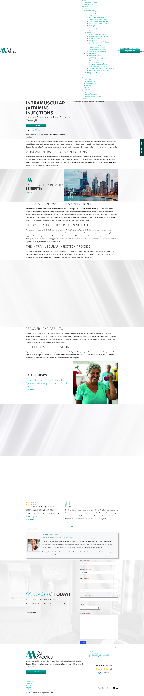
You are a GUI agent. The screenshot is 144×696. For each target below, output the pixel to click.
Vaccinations (92, 25)
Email (84, 587)
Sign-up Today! (30, 192)
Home (27, 134)
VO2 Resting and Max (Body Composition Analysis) (103, 68)
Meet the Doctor (34, 313)
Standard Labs (93, 57)
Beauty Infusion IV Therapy (96, 46)
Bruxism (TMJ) (93, 29)
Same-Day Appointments (81, 172)
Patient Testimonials (91, 94)
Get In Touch (32, 612)
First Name (85, 560)
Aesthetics (85, 78)
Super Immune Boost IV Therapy (98, 34)
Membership (85, 6)
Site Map (28, 689)
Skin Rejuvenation (90, 83)
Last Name (85, 569)
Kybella (87, 87)
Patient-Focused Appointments (82, 197)
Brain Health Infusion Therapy (97, 49)
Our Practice (89, 4)
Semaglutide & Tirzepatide (96, 76)
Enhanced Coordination (83, 185)
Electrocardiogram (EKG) (96, 59)
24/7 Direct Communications (84, 191)
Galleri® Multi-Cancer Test (96, 61)
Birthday (85, 604)
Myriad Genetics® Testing (96, 63)
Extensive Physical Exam (96, 12)
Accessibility (29, 687)
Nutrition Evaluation (95, 55)
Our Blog (88, 93)
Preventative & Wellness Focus (82, 178)
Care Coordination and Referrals (98, 21)
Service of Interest (87, 596)
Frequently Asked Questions (93, 96)
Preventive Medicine (95, 14)
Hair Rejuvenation (90, 81)
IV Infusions (88, 32)
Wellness (84, 8)
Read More (30, 390)
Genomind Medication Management (99, 70)
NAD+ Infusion (93, 40)
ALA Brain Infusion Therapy (97, 48)
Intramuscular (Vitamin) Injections (98, 23)
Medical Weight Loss (91, 72)
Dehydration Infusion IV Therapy (98, 36)
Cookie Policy (30, 683)
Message (85, 613)
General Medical (90, 10)
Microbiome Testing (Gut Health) (98, 66)
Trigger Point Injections (95, 27)
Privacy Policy (30, 681)
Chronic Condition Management (98, 19)
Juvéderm (88, 85)
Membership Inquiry (106, 443)
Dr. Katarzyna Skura (91, 2)
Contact (84, 98)
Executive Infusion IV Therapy (97, 51)
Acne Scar (88, 79)
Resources (85, 91)
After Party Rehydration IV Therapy (99, 42)
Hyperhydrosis (93, 31)
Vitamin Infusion (93, 44)
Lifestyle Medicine (94, 16)
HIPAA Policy (29, 685)
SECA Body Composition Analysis (98, 64)
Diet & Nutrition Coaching (96, 17)
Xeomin (87, 89)
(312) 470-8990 (135, 48)
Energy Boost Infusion (95, 38)
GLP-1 (90, 74)
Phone (84, 578)
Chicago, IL (35, 129)
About (84, 1)
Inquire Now (130, 51)
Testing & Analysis (90, 53)
